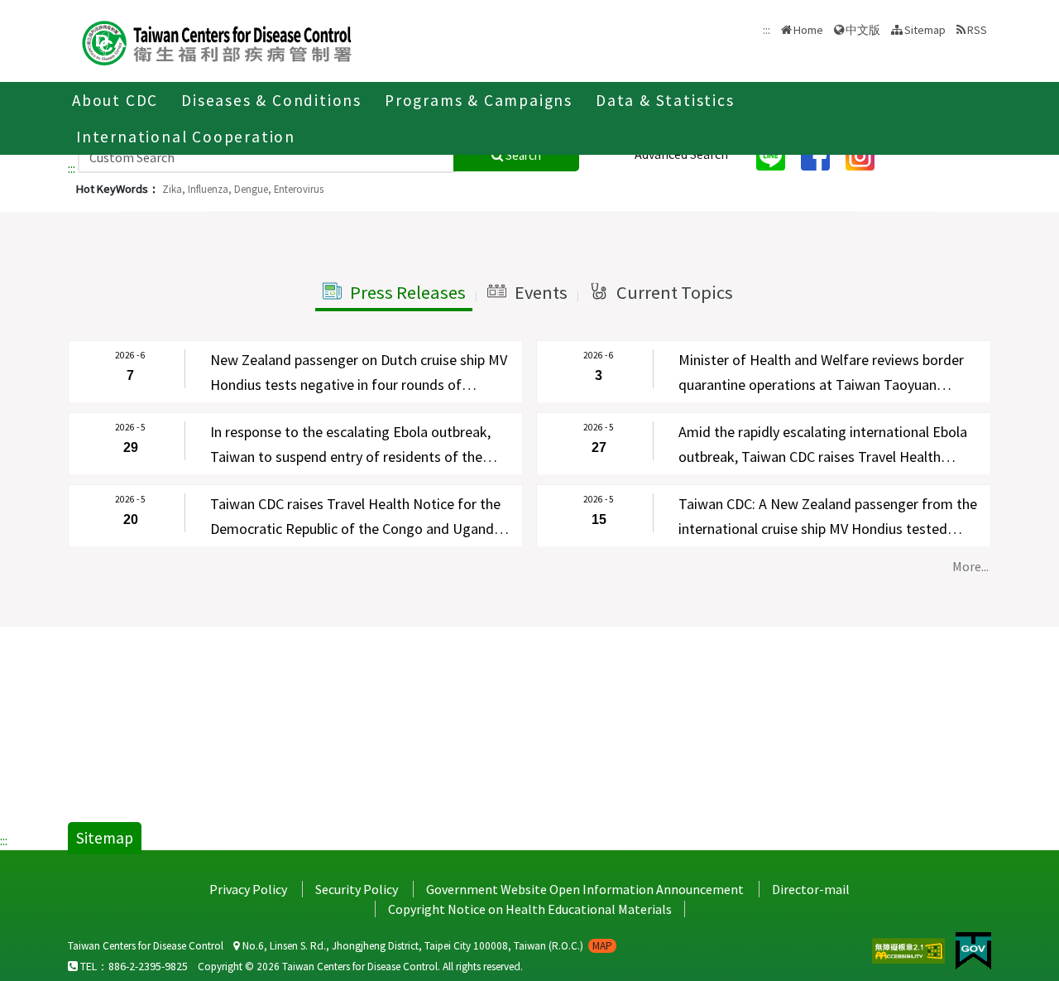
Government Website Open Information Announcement (585, 889)
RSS (977, 29)
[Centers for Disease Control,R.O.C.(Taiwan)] (217, 41)
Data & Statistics (665, 100)
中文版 (863, 28)
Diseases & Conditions (271, 100)
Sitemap (925, 29)
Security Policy (356, 889)
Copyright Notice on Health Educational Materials (530, 909)
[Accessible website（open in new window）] (909, 948)
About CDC (115, 100)
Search (522, 155)
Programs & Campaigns (479, 100)
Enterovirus (298, 188)
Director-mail (811, 889)
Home (808, 29)
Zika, (173, 188)
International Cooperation (185, 137)
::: (71, 168)
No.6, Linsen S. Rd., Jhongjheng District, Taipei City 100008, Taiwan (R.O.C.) (426, 946)
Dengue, (252, 188)
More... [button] (970, 566)
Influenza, (210, 188)
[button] (393, 293)
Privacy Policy (248, 889)
